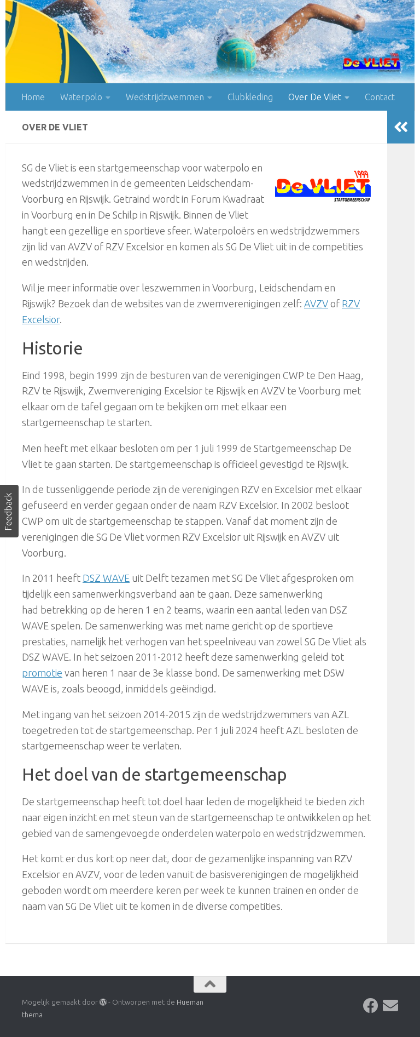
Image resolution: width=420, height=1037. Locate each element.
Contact (380, 97)
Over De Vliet (314, 97)
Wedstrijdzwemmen (165, 97)
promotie (42, 672)
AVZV (316, 303)
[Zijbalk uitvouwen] (401, 127)
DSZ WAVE (106, 577)
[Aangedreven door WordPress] (103, 1002)
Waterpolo (81, 97)
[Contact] (390, 1005)
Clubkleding (250, 97)
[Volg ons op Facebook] (370, 1005)
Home (33, 97)
